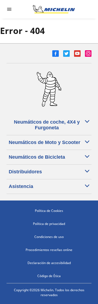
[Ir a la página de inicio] (54, 9)
